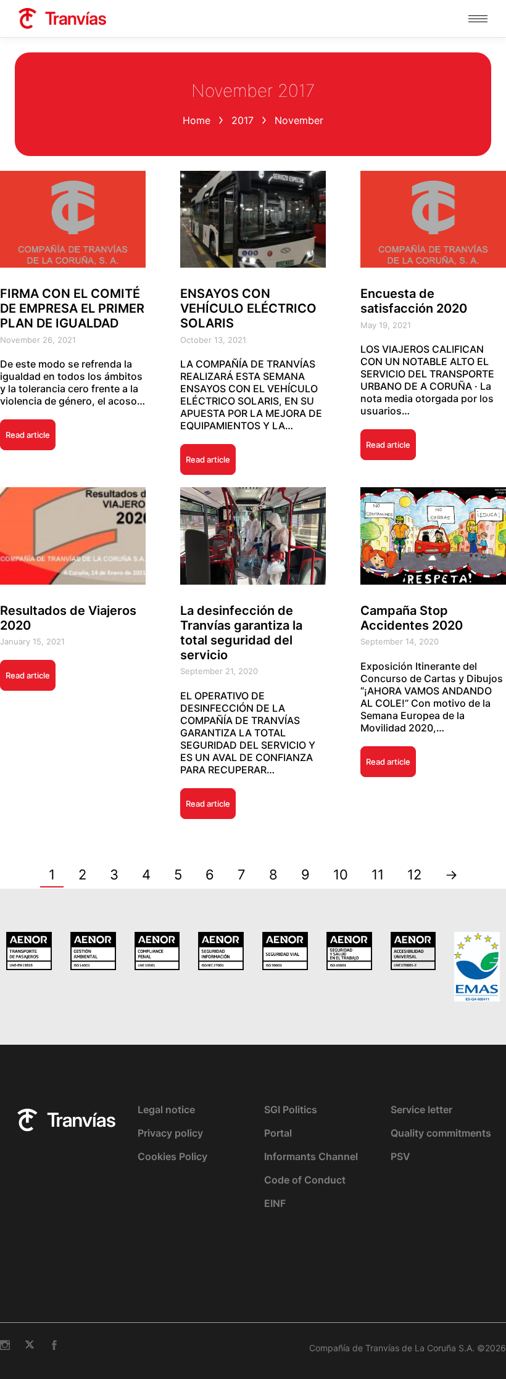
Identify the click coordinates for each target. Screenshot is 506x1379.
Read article (28, 435)
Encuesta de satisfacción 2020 (413, 301)
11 (377, 875)
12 (414, 875)
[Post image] (73, 219)
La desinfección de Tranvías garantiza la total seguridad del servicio (241, 632)
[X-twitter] (30, 1345)
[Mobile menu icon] (477, 18)
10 (340, 875)
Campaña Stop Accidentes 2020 (411, 618)
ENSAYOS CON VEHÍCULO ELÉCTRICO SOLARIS (248, 308)
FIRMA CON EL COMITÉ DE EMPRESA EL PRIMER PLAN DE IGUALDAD (72, 308)
